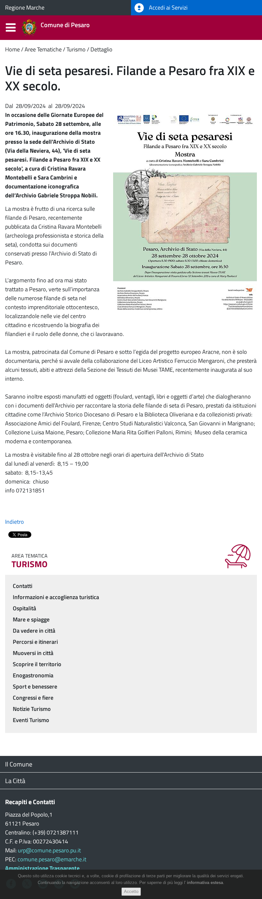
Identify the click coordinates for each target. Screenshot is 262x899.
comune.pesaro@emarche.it (52, 859)
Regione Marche (24, 7)
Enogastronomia (33, 675)
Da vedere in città (34, 630)
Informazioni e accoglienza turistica (56, 597)
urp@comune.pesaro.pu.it (49, 850)
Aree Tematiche (43, 49)
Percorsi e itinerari (35, 641)
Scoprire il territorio (37, 664)
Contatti (22, 586)
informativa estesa (205, 882)
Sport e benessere (35, 686)
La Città (15, 781)
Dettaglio (101, 49)
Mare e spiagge (31, 619)
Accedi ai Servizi (168, 7)
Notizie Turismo (32, 709)
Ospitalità (24, 608)
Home (12, 49)
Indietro (14, 521)
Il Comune (18, 764)
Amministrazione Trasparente (42, 868)
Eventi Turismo (31, 720)
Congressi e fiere (33, 697)
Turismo (76, 49)
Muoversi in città (33, 653)
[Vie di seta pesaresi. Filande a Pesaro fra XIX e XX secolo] (185, 211)
